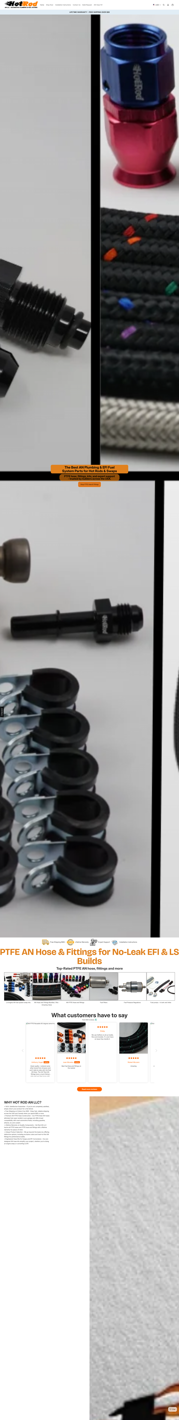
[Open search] (163, 5)
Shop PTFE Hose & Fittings (89, 484)
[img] (40, 1058)
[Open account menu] (168, 5)
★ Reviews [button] (2, 712)
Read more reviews (89, 1089)
